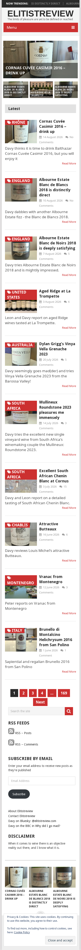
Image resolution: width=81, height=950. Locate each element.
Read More (69, 163)
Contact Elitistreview (21, 816)
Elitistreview (40, 13)
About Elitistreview (20, 811)
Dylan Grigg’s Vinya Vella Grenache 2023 (57, 349)
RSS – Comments (26, 744)
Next (40, 702)
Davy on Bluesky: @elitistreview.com (32, 821)
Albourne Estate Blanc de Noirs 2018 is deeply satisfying (57, 243)
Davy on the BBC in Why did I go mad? (34, 826)
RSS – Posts (22, 733)
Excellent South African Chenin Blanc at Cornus (54, 475)
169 (64, 693)
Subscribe (19, 794)
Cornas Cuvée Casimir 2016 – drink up (52, 126)
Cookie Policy (22, 932)
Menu (12, 27)
